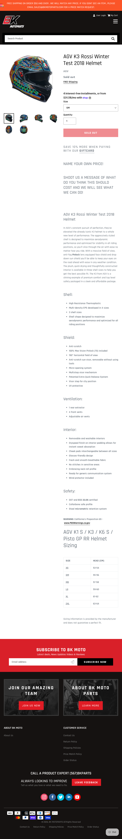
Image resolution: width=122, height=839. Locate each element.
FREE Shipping (70, 81)
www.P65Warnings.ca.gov (77, 523)
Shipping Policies (72, 748)
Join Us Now (31, 705)
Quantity (67, 114)
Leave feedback (86, 782)
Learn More (90, 705)
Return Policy (70, 741)
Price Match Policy (72, 754)
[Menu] (116, 21)
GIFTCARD (86, 151)
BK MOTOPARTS (56, 822)
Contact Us (69, 735)
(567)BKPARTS (80, 773)
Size (65, 101)
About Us (8, 735)
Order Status (70, 760)
